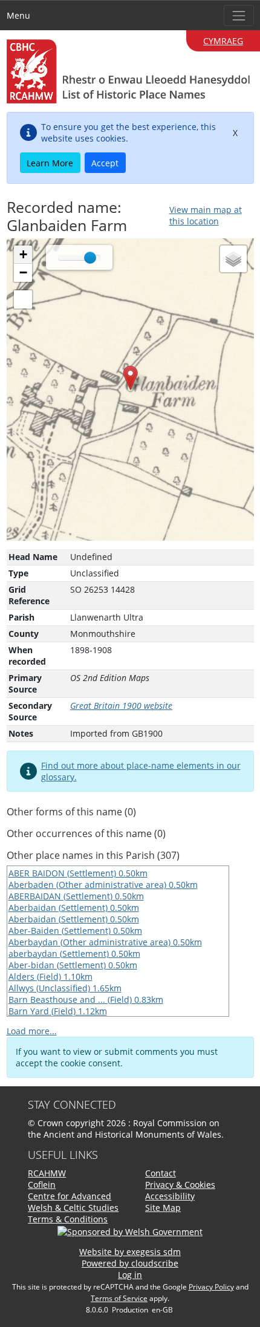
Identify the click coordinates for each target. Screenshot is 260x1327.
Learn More (50, 163)
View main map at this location (205, 215)
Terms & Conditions (68, 1219)
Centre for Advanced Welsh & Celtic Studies (73, 1201)
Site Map (163, 1207)
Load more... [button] (32, 1031)
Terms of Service (119, 1298)
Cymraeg (223, 41)
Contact (160, 1173)
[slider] (90, 258)
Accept (105, 163)
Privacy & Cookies (180, 1184)
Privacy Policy (211, 1287)
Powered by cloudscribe (130, 1263)
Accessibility (170, 1196)
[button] (130, 377)
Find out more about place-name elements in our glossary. (141, 771)
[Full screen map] (23, 299)
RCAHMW (47, 1173)
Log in (130, 1274)
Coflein (42, 1184)
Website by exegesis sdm (130, 1251)
